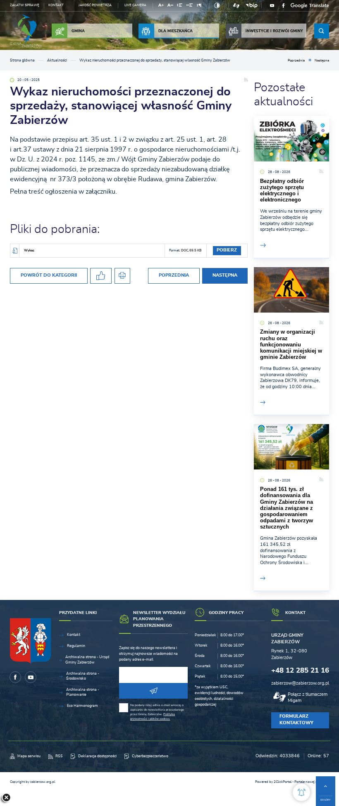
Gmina (78, 31)
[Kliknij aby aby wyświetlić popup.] (301, 792)
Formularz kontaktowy (296, 719)
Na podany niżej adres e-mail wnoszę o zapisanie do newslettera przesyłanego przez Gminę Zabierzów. (157, 712)
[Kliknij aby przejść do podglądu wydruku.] (123, 276)
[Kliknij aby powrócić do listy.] (310, 61)
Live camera (135, 5)
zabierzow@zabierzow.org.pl (300, 683)
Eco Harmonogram (82, 706)
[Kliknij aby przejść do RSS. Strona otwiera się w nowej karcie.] (246, 80)
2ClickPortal (282, 782)
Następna (322, 60)
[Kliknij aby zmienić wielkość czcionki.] (161, 6)
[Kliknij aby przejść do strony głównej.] (25, 30)
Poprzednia (296, 60)
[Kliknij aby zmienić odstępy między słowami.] (189, 6)
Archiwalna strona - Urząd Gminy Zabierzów (87, 659)
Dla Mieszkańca (175, 31)
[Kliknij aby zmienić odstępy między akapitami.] (199, 6)
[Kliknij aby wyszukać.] (321, 31)
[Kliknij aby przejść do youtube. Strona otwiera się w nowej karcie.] (272, 5)
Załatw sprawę (24, 5)
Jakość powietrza (95, 5)
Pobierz (227, 250)
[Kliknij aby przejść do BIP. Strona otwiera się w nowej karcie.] (251, 5)
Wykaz (29, 250)
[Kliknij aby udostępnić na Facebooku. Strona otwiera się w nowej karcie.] (101, 276)
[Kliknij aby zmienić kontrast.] (217, 5)
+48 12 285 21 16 (300, 670)
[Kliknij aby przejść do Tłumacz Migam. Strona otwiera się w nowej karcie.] (236, 5)
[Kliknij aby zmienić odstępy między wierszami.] (180, 6)
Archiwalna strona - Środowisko (82, 676)
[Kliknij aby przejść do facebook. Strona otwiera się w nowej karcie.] (283, 5)
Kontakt (56, 5)
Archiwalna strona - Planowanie (82, 692)
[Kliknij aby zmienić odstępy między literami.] (170, 6)
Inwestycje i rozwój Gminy (274, 31)
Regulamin (76, 646)
